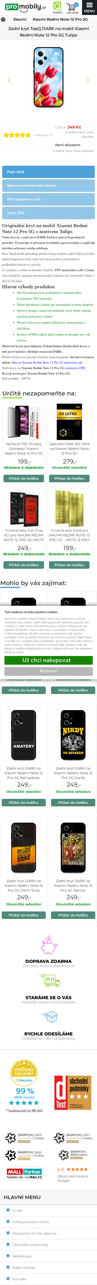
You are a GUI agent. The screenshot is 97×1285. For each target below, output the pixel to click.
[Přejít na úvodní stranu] (25, 7)
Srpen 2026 (15, 213)
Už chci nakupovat (48, 660)
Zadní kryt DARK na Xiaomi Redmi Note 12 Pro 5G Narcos (73, 886)
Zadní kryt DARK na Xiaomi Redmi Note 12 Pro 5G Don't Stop (23, 886)
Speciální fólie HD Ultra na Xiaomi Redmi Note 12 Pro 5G (69, 449)
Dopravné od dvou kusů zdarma (31, 185)
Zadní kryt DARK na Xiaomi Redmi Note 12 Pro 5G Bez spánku (23, 773)
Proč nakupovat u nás (23, 199)
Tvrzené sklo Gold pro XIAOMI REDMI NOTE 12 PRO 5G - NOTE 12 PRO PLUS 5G (69, 537)
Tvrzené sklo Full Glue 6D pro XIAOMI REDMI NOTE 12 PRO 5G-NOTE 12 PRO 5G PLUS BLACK (24, 540)
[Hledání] (57, 7)
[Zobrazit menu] (89, 7)
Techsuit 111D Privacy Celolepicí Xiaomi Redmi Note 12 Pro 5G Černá (24, 451)
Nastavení (48, 671)
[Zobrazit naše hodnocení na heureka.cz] (24, 1112)
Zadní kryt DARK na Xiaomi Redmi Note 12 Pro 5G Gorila (73, 773)
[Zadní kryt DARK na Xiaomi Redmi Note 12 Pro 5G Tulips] (48, 77)
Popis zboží (15, 172)
